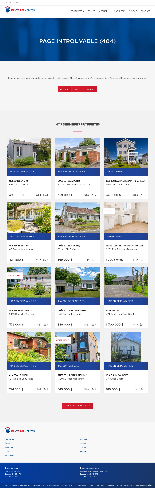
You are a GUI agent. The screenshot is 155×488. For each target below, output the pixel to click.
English (83, 451)
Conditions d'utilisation (116, 485)
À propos (9, 447)
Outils (7, 451)
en (149, 3)
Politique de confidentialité (94, 485)
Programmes (10, 455)
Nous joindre (14, 3)
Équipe (91, 11)
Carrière (119, 11)
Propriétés (77, 11)
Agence (103, 11)
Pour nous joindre (84, 89)
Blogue (132, 11)
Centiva (148, 485)
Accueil (64, 89)
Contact (146, 11)
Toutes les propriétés (77, 406)
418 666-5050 (89, 476)
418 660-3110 (14, 476)
